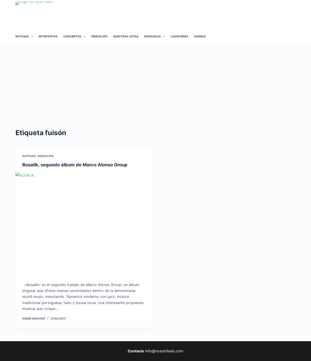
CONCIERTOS (72, 36)
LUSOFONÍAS (179, 36)
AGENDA (200, 36)
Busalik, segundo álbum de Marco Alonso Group (74, 165)
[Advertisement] (155, 80)
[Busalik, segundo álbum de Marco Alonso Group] (83, 223)
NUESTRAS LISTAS (125, 36)
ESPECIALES (152, 36)
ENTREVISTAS (48, 36)
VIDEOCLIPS (99, 36)
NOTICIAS (22, 36)
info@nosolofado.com (164, 351)
